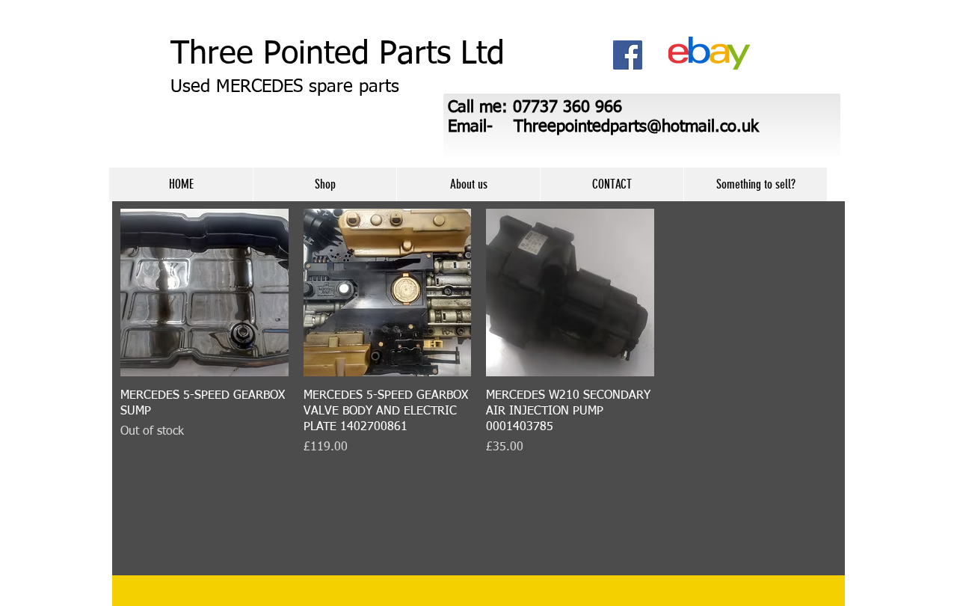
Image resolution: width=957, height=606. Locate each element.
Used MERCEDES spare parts (284, 87)
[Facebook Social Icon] (627, 55)
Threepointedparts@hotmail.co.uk (636, 127)
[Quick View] (204, 293)
